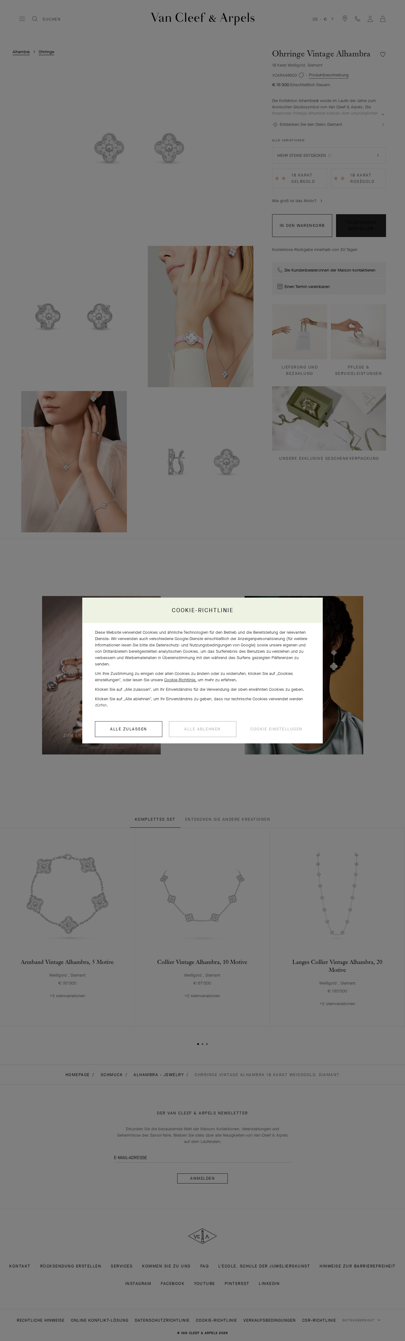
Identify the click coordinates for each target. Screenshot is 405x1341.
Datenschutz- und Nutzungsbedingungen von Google (205, 645)
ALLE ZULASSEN (128, 729)
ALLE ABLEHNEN (202, 729)
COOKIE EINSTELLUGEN (276, 729)
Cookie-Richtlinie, (180, 680)
